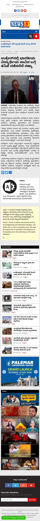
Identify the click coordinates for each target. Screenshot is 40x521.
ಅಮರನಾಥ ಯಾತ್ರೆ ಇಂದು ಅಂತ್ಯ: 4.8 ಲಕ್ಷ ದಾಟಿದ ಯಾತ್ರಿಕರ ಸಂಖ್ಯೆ (25, 297)
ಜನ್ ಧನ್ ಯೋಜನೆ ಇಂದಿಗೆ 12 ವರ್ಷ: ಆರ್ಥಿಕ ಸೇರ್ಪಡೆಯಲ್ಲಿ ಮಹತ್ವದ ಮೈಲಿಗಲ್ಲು (25, 319)
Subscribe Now (20, 6)
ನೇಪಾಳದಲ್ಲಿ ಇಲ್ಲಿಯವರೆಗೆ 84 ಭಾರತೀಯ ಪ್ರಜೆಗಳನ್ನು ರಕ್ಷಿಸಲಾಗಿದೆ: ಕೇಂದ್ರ (24, 308)
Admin (33, 72)
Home (8, 5)
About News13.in (16, 5)
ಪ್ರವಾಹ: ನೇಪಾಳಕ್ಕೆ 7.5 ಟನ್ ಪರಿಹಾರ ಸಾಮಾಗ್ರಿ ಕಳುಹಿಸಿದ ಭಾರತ (25, 349)
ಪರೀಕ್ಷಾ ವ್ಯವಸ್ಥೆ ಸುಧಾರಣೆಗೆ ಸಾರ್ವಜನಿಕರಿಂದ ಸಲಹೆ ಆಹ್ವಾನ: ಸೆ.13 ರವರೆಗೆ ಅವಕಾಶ (25, 253)
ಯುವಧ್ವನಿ (24, 333)
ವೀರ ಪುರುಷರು (13, 291)
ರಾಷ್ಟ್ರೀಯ (25, 72)
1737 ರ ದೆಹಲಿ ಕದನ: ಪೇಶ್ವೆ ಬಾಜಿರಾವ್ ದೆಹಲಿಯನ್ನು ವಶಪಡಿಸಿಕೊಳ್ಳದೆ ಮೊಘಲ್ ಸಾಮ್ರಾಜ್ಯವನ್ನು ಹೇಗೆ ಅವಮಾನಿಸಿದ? (25, 285)
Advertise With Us (28, 5)
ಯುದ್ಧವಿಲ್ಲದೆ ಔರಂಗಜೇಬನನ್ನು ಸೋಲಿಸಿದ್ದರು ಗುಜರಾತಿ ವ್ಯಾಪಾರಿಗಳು (25, 330)
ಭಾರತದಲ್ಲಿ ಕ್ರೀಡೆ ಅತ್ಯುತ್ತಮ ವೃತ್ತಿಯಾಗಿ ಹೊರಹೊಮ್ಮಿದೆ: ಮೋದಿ (25, 339)
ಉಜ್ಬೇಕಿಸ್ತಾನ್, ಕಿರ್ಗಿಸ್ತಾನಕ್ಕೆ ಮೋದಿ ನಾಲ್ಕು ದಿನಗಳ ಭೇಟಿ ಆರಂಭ (24, 274)
